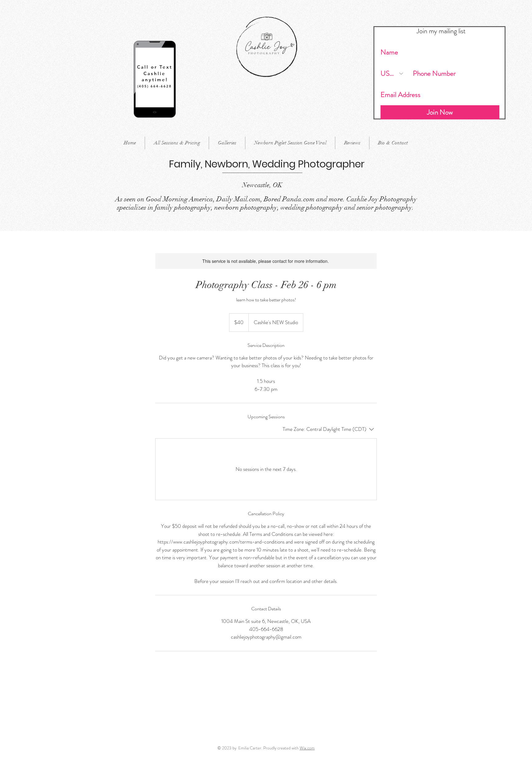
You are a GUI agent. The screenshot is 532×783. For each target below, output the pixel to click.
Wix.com (307, 748)
